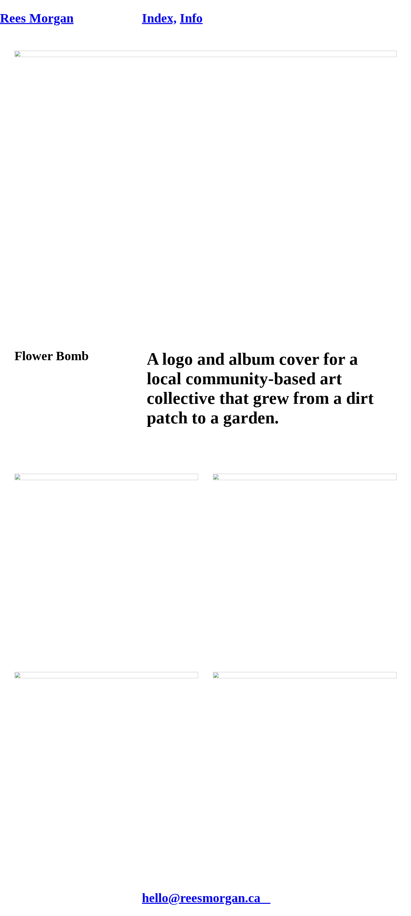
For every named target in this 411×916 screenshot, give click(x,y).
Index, (159, 18)
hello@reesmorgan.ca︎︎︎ (206, 898)
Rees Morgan (37, 18)
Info (191, 18)
